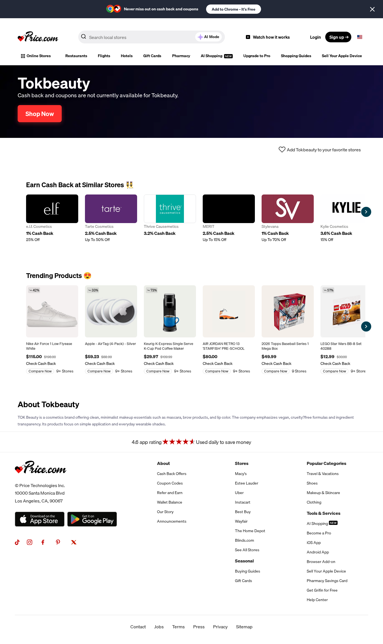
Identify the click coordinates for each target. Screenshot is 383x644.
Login (315, 37)
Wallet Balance (169, 502)
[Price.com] (40, 479)
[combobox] (151, 37)
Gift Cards (152, 56)
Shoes (312, 483)
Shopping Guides (296, 56)
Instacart (242, 502)
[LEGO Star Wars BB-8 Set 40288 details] (346, 311)
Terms (178, 626)
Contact (138, 626)
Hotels (127, 56)
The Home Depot (250, 531)
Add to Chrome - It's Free (233, 9)
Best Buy (243, 512)
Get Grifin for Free (322, 590)
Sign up (336, 37)
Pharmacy (181, 56)
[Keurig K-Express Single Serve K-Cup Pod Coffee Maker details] (170, 311)
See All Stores (247, 550)
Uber (239, 493)
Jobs (159, 626)
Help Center (317, 600)
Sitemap (244, 626)
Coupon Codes (170, 483)
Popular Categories (326, 463)
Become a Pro (319, 533)
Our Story (165, 512)
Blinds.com (244, 540)
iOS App (314, 542)
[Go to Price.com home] (38, 37)
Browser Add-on (321, 562)
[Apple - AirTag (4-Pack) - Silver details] (111, 311)
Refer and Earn (170, 493)
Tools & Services (323, 513)
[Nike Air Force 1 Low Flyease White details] (52, 311)
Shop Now (40, 114)
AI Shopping (212, 56)
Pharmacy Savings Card (327, 581)
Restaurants (76, 56)
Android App (318, 552)
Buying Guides (247, 571)
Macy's (241, 474)
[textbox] (359, 37)
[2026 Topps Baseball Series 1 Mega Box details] (288, 311)
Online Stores (39, 56)
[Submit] (84, 38)
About (163, 463)
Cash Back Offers (171, 474)
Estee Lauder (246, 483)
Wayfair (241, 521)
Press (199, 626)
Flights (104, 56)
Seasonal (244, 560)
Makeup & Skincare (323, 493)
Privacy (220, 626)
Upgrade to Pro (256, 56)
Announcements (171, 521)
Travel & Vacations (323, 474)
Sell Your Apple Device (342, 56)
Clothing (314, 502)
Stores (241, 463)
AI (211, 37)
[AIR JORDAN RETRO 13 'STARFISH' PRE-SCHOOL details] (229, 311)
